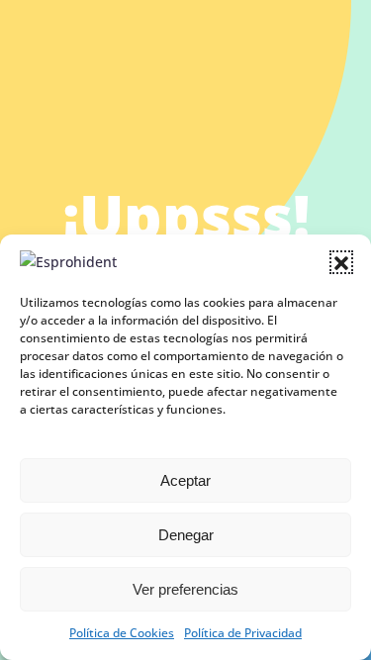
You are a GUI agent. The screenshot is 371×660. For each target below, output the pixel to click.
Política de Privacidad (243, 632)
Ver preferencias (185, 589)
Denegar (186, 534)
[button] (341, 262)
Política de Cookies (121, 632)
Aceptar (185, 480)
